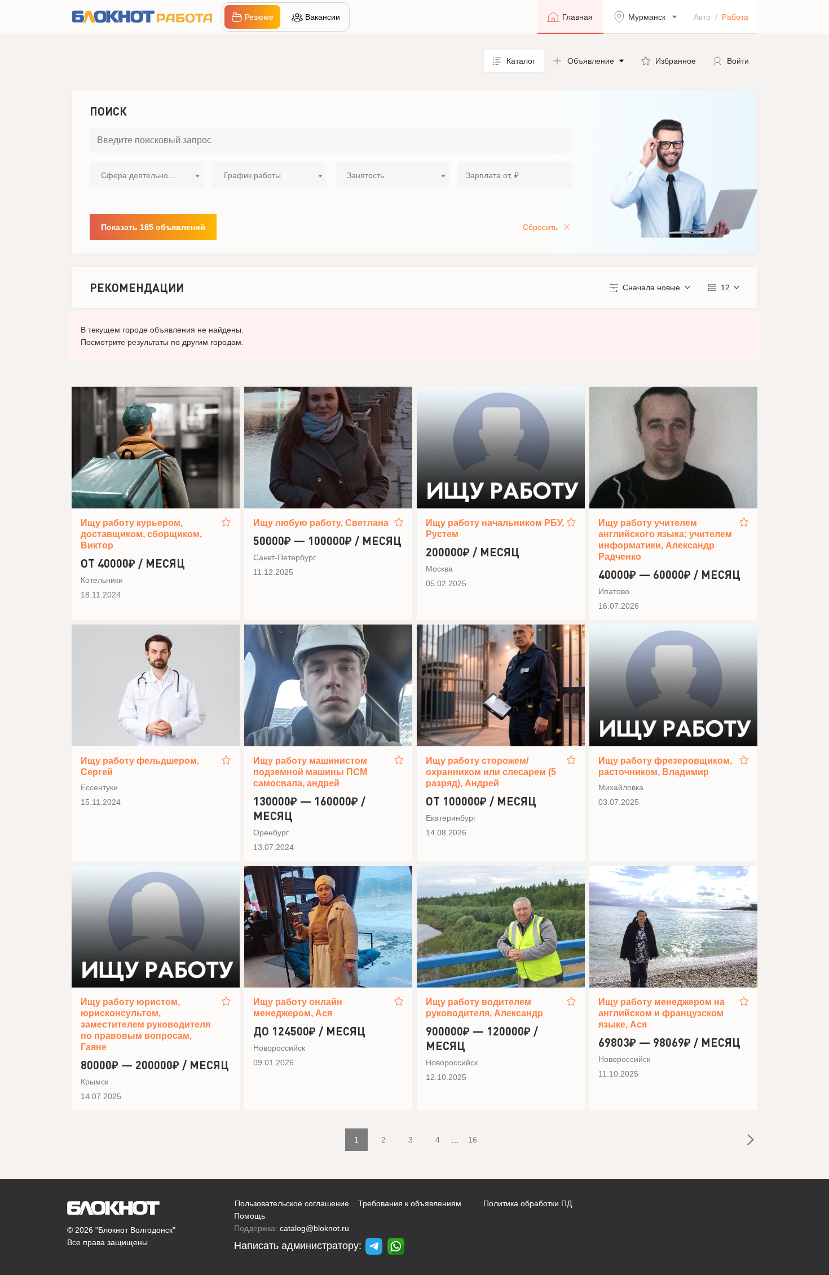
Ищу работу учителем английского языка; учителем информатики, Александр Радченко (665, 539)
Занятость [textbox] (365, 175)
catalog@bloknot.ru (314, 1228)
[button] (588, 61)
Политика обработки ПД (527, 1203)
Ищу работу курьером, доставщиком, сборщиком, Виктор (141, 534)
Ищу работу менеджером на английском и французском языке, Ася (661, 1013)
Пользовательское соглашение (292, 1203)
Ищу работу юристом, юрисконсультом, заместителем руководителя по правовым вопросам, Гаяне (145, 1024)
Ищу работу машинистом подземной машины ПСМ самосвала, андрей (310, 772)
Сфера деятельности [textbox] (140, 175)
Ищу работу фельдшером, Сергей (140, 766)
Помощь (249, 1215)
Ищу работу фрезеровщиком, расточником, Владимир (665, 766)
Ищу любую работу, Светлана (321, 523)
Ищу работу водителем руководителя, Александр (484, 1007)
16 (472, 1139)
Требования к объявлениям (409, 1203)
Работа (735, 16)
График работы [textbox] (252, 175)
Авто (702, 16)
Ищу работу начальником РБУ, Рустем (495, 528)
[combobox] (147, 175)
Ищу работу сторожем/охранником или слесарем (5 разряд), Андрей (491, 772)
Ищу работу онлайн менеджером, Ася (297, 1007)
